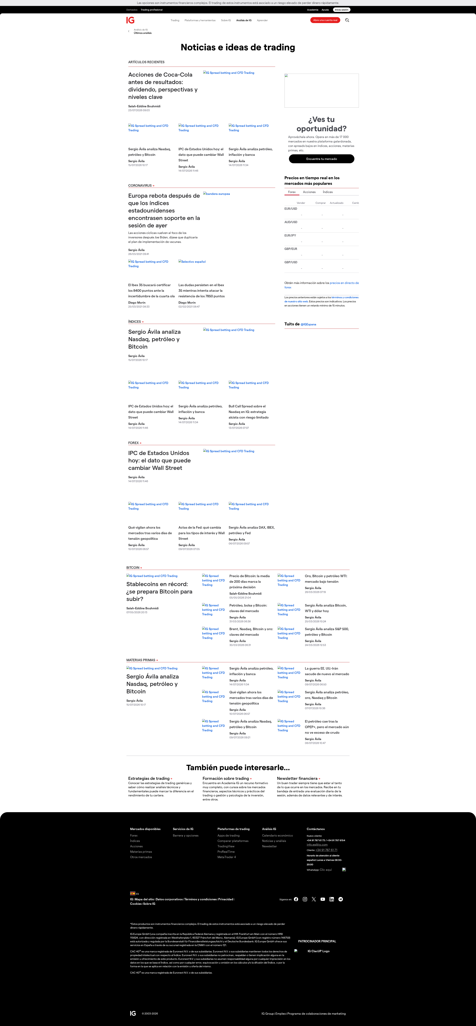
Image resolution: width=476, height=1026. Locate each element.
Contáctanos (316, 829)
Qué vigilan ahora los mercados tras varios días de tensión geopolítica (150, 532)
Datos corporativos (169, 899)
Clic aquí (326, 869)
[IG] (130, 20)
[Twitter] (314, 899)
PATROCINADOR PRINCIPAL (317, 941)
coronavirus (140, 185)
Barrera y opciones (185, 835)
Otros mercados (141, 857)
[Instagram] (305, 899)
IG (131, 899)
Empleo (281, 1013)
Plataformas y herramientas (200, 20)
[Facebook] (296, 899)
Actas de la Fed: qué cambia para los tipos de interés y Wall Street (201, 532)
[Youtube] (323, 899)
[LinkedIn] (331, 899)
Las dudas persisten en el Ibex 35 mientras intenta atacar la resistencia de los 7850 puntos (201, 290)
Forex (133, 443)
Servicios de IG (183, 829)
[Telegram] (340, 899)
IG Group (268, 1013)
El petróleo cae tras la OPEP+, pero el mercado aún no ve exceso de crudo (327, 726)
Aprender (262, 20)
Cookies (135, 903)
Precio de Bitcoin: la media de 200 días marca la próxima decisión (249, 581)
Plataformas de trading (234, 829)
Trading (175, 20)
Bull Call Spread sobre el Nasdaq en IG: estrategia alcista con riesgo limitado (249, 411)
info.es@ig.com (317, 844)
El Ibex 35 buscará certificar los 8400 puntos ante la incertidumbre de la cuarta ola (151, 290)
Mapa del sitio (144, 899)
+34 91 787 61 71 (326, 850)
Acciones (309, 192)
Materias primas (140, 660)
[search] (347, 20)
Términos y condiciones (200, 899)
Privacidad (225, 899)
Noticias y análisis (274, 840)
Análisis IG (269, 829)
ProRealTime (226, 851)
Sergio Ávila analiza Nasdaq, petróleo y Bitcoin (154, 339)
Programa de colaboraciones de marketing (316, 1013)
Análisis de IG (243, 20)
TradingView (226, 846)
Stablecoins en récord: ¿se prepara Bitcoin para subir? (159, 591)
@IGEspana (308, 324)
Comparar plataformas (233, 840)
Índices (134, 321)
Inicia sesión (341, 9)
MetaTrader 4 (227, 857)
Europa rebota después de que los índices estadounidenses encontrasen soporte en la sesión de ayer (164, 210)
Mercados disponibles (145, 829)
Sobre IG (226, 20)
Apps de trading (229, 835)
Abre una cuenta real (325, 20)
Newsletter (269, 846)
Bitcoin (132, 567)
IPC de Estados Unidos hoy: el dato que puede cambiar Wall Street (201, 154)
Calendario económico (277, 835)
